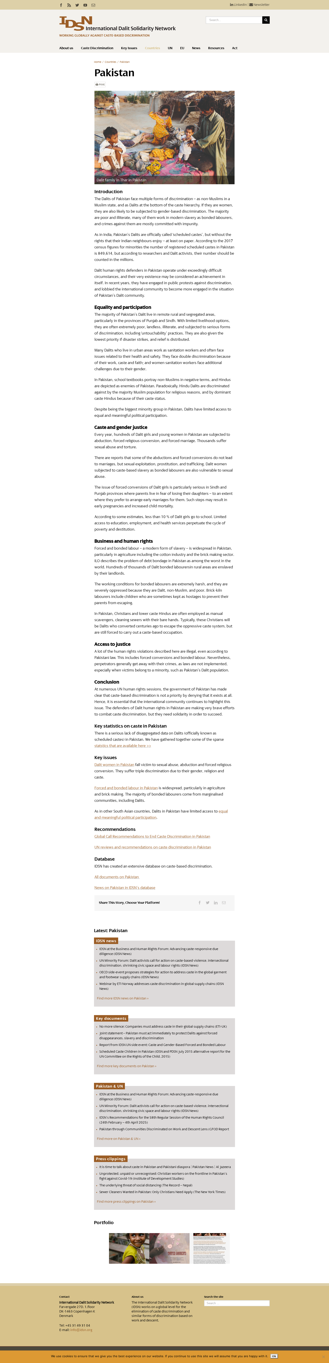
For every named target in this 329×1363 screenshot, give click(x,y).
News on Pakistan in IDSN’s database (124, 887)
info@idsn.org (81, 1330)
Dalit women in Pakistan (114, 764)
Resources (216, 48)
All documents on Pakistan (117, 877)
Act (234, 48)
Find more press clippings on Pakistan (125, 1202)
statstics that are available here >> (122, 745)
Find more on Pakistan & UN (117, 1139)
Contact (64, 1296)
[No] (323, 1357)
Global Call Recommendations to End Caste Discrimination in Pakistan (152, 836)
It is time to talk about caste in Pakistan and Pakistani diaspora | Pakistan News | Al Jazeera (165, 1167)
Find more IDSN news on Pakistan (121, 998)
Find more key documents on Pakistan (125, 1066)
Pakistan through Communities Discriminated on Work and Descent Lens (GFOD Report (164, 1129)
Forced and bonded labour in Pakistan (126, 788)
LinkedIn (240, 5)
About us (66, 48)
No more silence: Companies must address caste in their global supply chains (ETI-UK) (163, 1026)
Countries (152, 48)
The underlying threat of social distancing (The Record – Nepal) (145, 1185)
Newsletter (261, 5)
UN (170, 48)
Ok (274, 1356)
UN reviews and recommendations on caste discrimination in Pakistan (152, 847)
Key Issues (129, 48)
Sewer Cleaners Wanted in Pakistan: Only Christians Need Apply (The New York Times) (162, 1192)
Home (97, 61)
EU (182, 48)
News (196, 48)
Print (101, 84)
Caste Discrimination (97, 48)
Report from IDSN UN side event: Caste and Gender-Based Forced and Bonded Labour (162, 1045)
